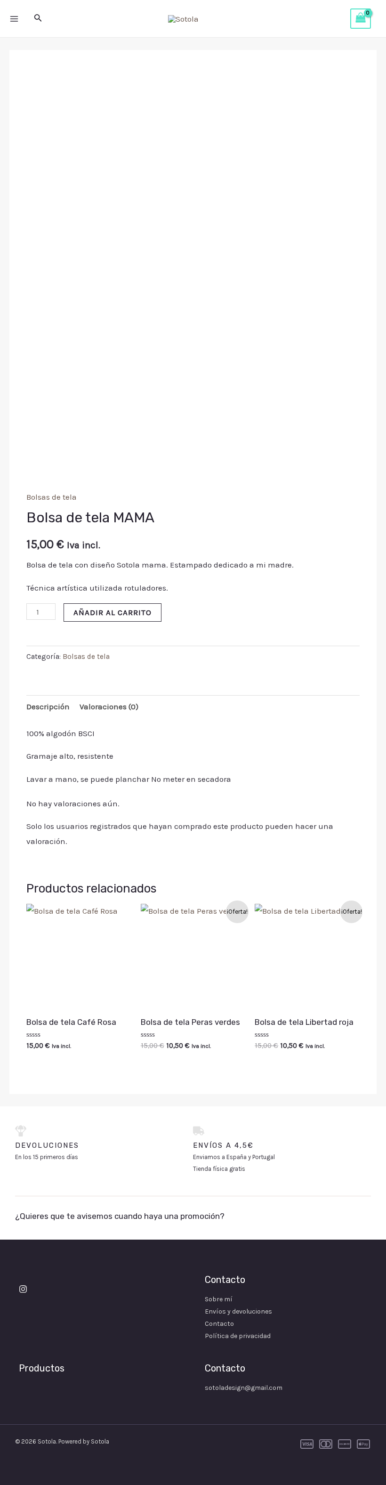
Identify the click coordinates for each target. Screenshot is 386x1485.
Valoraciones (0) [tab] (109, 706)
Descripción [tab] (48, 706)
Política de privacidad (238, 1336)
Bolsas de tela (51, 497)
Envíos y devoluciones (238, 1311)
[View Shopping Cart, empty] (360, 18)
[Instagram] (23, 1289)
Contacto (219, 1324)
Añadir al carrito (112, 612)
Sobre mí (219, 1299)
